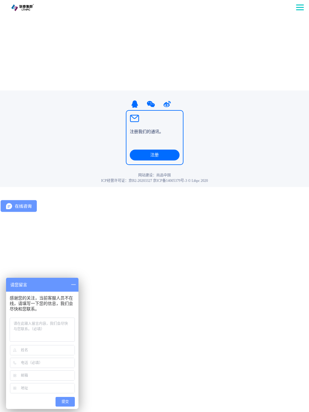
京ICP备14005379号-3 (170, 181)
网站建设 (145, 175)
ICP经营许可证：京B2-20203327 (126, 181)
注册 (154, 155)
